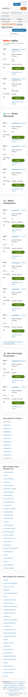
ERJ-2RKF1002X (7, 653)
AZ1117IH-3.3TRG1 (8, 535)
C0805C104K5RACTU (9, 613)
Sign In (25, 4)
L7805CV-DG (7, 482)
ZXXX (4, 596)
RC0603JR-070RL (8, 672)
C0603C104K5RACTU (9, 623)
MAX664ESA (15, 210)
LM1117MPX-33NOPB (9, 528)
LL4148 (5, 676)
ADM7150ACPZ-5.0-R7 (9, 538)
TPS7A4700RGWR (8, 479)
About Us (22, 681)
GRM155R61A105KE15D (10, 659)
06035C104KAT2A (8, 666)
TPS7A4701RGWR (8, 492)
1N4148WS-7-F (7, 626)
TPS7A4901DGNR (8, 485)
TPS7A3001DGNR (8, 518)
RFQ (18, 137)
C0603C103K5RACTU (9, 669)
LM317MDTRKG (7, 495)
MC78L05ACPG (7, 541)
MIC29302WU (7, 545)
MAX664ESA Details (19, 30)
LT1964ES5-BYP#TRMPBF (10, 548)
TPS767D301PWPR (8, 568)
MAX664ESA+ (16, 49)
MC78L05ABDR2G (8, 565)
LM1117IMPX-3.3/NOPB (9, 489)
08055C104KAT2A (8, 649)
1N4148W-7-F (7, 616)
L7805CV (6, 522)
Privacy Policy (13, 685)
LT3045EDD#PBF (8, 512)
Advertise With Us (14, 691)
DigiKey (13, 42)
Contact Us (14, 681)
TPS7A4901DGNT (8, 551)
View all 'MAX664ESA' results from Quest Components (13, 343)
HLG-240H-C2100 (8, 586)
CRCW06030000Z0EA (9, 629)
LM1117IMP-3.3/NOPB (9, 508)
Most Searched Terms (10, 683)
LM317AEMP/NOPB (8, 502)
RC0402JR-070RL (8, 603)
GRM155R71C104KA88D (10, 620)
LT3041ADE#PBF (8, 525)
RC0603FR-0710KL (8, 643)
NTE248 (5, 580)
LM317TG (6, 561)
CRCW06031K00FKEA (9, 656)
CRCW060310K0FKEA (9, 600)
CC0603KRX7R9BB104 (9, 636)
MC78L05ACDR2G (8, 532)
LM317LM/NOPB (8, 558)
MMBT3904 (6, 590)
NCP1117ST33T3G (8, 498)
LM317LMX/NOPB (8, 472)
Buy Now (18, 68)
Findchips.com (2, 3)
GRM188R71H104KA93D (10, 606)
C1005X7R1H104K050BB (10, 583)
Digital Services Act (14, 687)
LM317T (5, 475)
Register (17, 4)
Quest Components (9, 201)
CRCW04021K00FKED (9, 610)
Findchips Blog (23, 2)
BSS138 (5, 639)
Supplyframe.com (14, 695)
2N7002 (5, 663)
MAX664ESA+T (16, 79)
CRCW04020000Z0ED (9, 633)
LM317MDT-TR (7, 505)
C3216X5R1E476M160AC (10, 593)
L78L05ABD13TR (8, 515)
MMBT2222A (7, 646)
